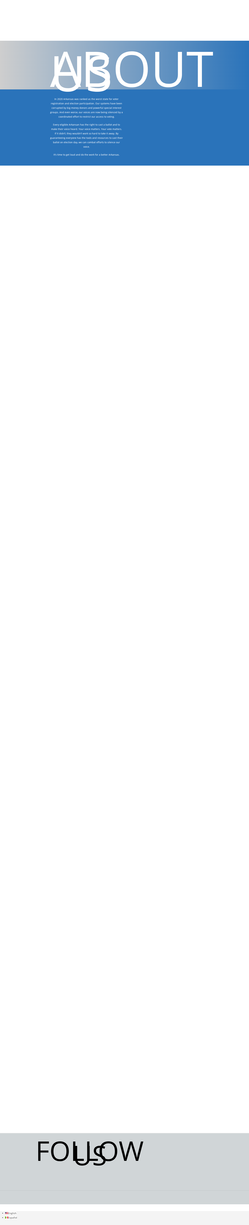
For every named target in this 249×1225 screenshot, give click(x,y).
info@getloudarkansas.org (196, 1159)
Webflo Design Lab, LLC (183, 1205)
